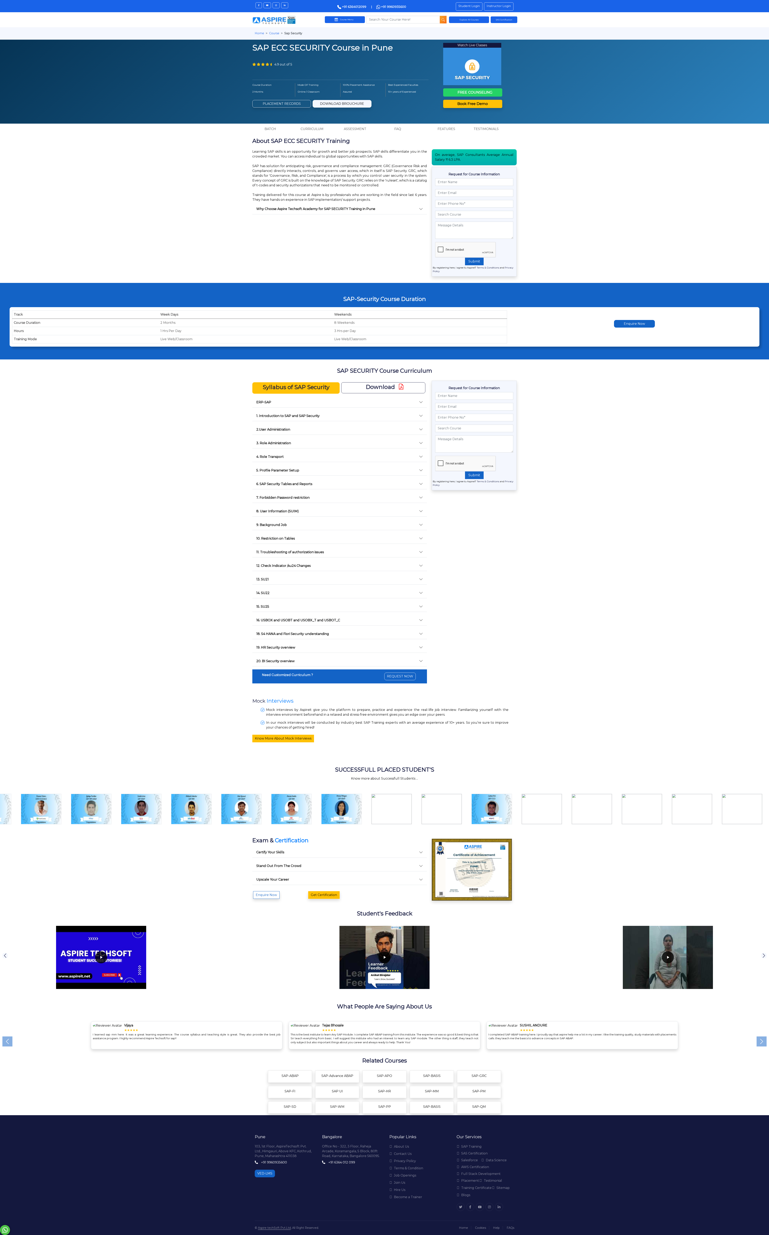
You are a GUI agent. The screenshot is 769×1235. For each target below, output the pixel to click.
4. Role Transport (270, 457)
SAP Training (471, 1146)
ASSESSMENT (355, 129)
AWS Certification (475, 1167)
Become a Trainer (408, 1197)
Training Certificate (476, 1188)
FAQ (397, 129)
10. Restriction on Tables (275, 538)
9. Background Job (271, 525)
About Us (401, 1146)
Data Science (496, 1160)
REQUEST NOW (400, 676)
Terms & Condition (408, 1168)
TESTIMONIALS (486, 129)
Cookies (480, 1228)
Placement (470, 1181)
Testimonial (493, 1181)
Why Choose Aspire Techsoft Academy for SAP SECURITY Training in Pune (315, 209)
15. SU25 (262, 606)
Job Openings (405, 1175)
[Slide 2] (384, 1048)
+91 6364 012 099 (341, 1162)
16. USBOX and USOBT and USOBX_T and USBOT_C (298, 620)
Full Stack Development (481, 1174)
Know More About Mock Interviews (283, 738)
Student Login (469, 6)
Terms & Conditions (487, 267)
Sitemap (503, 1188)
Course (274, 33)
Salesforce (469, 1160)
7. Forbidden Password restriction (283, 497)
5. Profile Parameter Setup (277, 470)
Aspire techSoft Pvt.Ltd (274, 1228)
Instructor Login (499, 6)
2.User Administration (273, 429)
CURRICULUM (312, 129)
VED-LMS (264, 1173)
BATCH (270, 129)
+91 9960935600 (393, 7)
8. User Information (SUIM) (277, 511)
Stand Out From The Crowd (278, 866)
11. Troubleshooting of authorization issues (290, 552)
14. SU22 (263, 593)
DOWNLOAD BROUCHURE (342, 104)
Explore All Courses (469, 19)
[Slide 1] (377, 1048)
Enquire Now (634, 324)
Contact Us (403, 1154)
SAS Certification (474, 1153)
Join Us (399, 1183)
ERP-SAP (263, 402)
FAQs (510, 1228)
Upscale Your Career (272, 879)
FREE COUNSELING (474, 92)
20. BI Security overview (275, 661)
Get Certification (324, 895)
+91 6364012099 (354, 7)
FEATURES (446, 129)
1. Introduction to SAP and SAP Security (288, 416)
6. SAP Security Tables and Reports (284, 484)
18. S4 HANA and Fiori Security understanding (292, 634)
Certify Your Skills (270, 852)
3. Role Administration (273, 443)
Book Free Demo (472, 104)
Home (259, 33)
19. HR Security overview (275, 647)
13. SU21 (262, 579)
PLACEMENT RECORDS (282, 104)
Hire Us (399, 1190)
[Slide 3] (392, 1048)
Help (496, 1228)
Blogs (465, 1195)
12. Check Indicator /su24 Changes (283, 566)
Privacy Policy (405, 1161)
